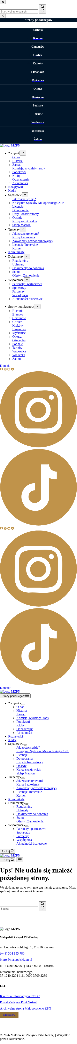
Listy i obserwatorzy (29, 762)
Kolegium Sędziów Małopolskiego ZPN (42, 751)
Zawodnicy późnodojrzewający (36, 788)
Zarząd (20, 714)
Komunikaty (16, 799)
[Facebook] (2, 528)
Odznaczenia (24, 729)
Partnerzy (22, 836)
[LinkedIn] (12, 528)
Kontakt (5, 688)
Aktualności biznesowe (31, 843)
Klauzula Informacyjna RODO (20, 996)
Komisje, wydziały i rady (32, 718)
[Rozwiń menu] (22, 704)
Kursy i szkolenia (27, 784)
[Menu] (19, 860)
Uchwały (22, 810)
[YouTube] (9, 528)
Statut (20, 817)
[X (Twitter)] (5, 528)
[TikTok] (38, 684)
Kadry (12, 740)
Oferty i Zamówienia (30, 821)
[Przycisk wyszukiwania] (42, 906)
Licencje (22, 755)
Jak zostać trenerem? (29, 780)
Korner (21, 795)
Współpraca (24, 840)
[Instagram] (38, 606)
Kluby (20, 725)
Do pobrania (24, 758)
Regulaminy (24, 806)
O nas (20, 707)
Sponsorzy (23, 832)
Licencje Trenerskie (29, 792)
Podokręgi (23, 721)
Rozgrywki (15, 736)
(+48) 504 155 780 (12, 953)
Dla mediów (9, 1014)
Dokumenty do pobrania (32, 814)
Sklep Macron (25, 773)
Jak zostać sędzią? (28, 747)
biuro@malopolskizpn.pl (16, 959)
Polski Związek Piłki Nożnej (18, 1002)
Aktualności (24, 732)
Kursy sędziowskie (28, 769)
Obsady (21, 766)
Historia (21, 710)
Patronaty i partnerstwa (31, 828)
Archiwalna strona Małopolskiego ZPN (25, 1008)
